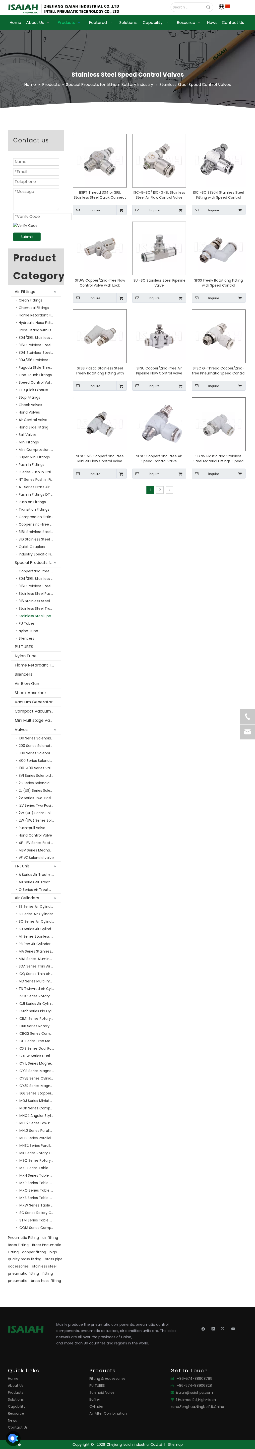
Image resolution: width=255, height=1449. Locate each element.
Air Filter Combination (108, 1413)
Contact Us (18, 1427)
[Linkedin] (213, 1329)
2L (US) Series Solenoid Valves (40, 790)
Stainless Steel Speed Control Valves (40, 615)
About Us (15, 1385)
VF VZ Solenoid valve (36, 857)
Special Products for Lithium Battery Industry (38, 562)
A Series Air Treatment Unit (40, 874)
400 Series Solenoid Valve (40, 760)
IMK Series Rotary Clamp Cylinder (40, 1152)
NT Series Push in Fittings (40, 479)
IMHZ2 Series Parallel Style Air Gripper (40, 1145)
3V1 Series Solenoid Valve (40, 775)
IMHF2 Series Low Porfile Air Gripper (40, 1123)
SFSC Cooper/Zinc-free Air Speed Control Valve (159, 459)
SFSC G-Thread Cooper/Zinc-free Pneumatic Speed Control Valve (218, 371)
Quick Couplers (32, 546)
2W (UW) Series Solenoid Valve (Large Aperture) (40, 820)
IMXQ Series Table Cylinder (40, 1190)
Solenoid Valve (102, 1392)
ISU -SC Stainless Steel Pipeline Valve (159, 283)
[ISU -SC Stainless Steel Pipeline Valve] (159, 248)
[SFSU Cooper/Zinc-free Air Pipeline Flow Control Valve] (159, 336)
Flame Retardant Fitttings (40, 315)
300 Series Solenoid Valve (40, 753)
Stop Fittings (29, 397)
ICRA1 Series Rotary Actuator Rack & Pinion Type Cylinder (40, 1018)
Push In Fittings (31, 464)
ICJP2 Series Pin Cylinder (39, 1011)
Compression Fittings (37, 516)
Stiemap (175, 1444)
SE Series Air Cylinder (36, 906)
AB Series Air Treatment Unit (40, 882)
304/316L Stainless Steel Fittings (40, 337)
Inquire (94, 210)
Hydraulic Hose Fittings (38, 322)
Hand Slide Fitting (33, 427)
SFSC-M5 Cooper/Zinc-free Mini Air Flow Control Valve (100, 459)
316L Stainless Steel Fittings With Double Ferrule (40, 345)
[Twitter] (223, 1329)
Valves (21, 729)
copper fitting (34, 1252)
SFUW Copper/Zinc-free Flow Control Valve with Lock (100, 283)
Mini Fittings (29, 442)
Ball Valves (28, 434)
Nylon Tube (28, 630)
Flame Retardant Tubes (38, 665)
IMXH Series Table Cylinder (40, 1175)
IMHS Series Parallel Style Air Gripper (40, 1138)
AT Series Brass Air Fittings (40, 486)
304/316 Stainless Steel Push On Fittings (40, 360)
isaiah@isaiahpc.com (194, 1392)
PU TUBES (24, 647)
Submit (27, 236)
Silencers (26, 638)
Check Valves (30, 404)
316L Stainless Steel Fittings (40, 531)
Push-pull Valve (32, 827)
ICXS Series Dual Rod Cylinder (40, 1048)
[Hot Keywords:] (208, 7)
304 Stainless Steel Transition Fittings (40, 352)
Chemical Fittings (34, 307)
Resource (16, 1413)
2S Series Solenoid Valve (39, 783)
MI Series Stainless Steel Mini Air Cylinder (40, 936)
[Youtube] (233, 1329)
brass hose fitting (46, 1280)
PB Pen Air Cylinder (35, 943)
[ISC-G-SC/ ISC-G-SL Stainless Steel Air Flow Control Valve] (159, 160)
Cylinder (96, 1406)
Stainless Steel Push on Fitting (40, 593)
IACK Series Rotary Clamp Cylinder (40, 996)
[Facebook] (203, 1329)
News (12, 1420)
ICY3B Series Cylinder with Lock (40, 1078)
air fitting (50, 1237)
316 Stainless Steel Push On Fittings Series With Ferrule (40, 601)
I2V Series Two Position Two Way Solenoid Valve (40, 805)
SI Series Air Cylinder (36, 913)
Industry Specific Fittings (40, 554)
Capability (16, 1406)
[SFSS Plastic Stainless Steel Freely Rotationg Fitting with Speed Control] (100, 336)
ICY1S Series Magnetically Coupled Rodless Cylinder (40, 1070)
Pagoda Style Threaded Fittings (40, 367)
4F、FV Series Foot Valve (40, 842)
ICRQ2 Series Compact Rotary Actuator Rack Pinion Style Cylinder (40, 1033)
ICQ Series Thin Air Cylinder (40, 973)
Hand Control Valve (35, 835)
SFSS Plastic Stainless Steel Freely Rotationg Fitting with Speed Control (100, 371)
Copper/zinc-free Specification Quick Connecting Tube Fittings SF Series (40, 571)
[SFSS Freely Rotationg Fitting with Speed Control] (219, 248)
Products (15, 1392)
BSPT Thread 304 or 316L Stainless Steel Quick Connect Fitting (100, 195)
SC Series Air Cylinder (37, 921)
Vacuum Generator (34, 702)
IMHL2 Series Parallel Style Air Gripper (40, 1130)
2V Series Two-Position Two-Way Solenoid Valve (40, 797)
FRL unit (22, 866)
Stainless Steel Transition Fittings (40, 608)
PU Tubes (27, 623)
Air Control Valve (33, 419)
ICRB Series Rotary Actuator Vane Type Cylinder (40, 1026)
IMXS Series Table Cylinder (40, 1197)
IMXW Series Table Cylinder (40, 1205)
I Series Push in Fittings (38, 472)
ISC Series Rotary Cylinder (40, 1212)
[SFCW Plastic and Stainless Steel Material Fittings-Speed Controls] (219, 424)
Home (13, 1378)
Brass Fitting (18, 1244)
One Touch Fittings (35, 374)
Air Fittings (25, 292)
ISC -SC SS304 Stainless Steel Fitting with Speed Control (218, 195)
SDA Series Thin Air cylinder (40, 966)
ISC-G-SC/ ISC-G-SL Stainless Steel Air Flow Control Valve (159, 195)
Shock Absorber (30, 693)
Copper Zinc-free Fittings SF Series (40, 524)
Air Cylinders (27, 898)
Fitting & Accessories (107, 1378)
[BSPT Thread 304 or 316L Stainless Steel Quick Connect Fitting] (100, 160)
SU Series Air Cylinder (37, 928)
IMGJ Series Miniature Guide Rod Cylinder (40, 1100)
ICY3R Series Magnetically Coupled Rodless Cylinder (40, 1085)
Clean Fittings (30, 300)
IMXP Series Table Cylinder (40, 1182)
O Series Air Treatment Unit (40, 889)
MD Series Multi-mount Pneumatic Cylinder (40, 981)
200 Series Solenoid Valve (40, 745)
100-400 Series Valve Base (40, 768)
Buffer (94, 1399)
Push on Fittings (32, 501)
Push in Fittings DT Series (40, 494)
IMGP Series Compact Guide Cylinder (40, 1108)
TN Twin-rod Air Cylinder (39, 988)
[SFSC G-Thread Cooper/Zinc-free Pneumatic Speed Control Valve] (219, 336)
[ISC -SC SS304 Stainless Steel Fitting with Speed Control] (219, 160)
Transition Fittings (34, 509)
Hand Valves (29, 412)
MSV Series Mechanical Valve (40, 850)
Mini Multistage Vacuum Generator (38, 720)
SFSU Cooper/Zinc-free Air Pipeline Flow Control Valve (159, 371)
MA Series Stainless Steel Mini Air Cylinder (40, 951)
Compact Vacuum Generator (38, 711)
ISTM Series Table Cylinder (40, 1220)
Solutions (16, 1399)
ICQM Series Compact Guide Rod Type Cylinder (40, 1227)
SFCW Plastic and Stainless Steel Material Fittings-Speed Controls (218, 459)
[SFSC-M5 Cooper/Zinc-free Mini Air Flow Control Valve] (100, 424)
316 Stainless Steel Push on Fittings (40, 539)
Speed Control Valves (37, 382)
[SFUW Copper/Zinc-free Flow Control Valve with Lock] (100, 248)
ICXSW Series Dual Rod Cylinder (40, 1055)
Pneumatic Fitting (23, 1237)
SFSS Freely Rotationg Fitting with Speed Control (218, 283)
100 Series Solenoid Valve (40, 738)
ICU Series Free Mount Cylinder (40, 1040)
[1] (227, 6)
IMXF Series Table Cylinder (40, 1167)
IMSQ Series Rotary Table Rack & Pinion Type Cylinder (40, 1160)
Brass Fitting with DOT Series (40, 330)
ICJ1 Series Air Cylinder (38, 1003)
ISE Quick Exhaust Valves (40, 389)
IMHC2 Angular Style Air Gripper (40, 1115)
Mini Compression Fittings (40, 449)
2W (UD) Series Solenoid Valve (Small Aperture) (40, 812)
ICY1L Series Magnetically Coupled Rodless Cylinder (40, 1063)
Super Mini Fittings (34, 457)
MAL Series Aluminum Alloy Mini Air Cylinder (40, 958)
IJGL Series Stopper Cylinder (40, 1093)
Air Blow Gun (27, 683)
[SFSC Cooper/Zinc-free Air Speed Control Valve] (159, 424)
